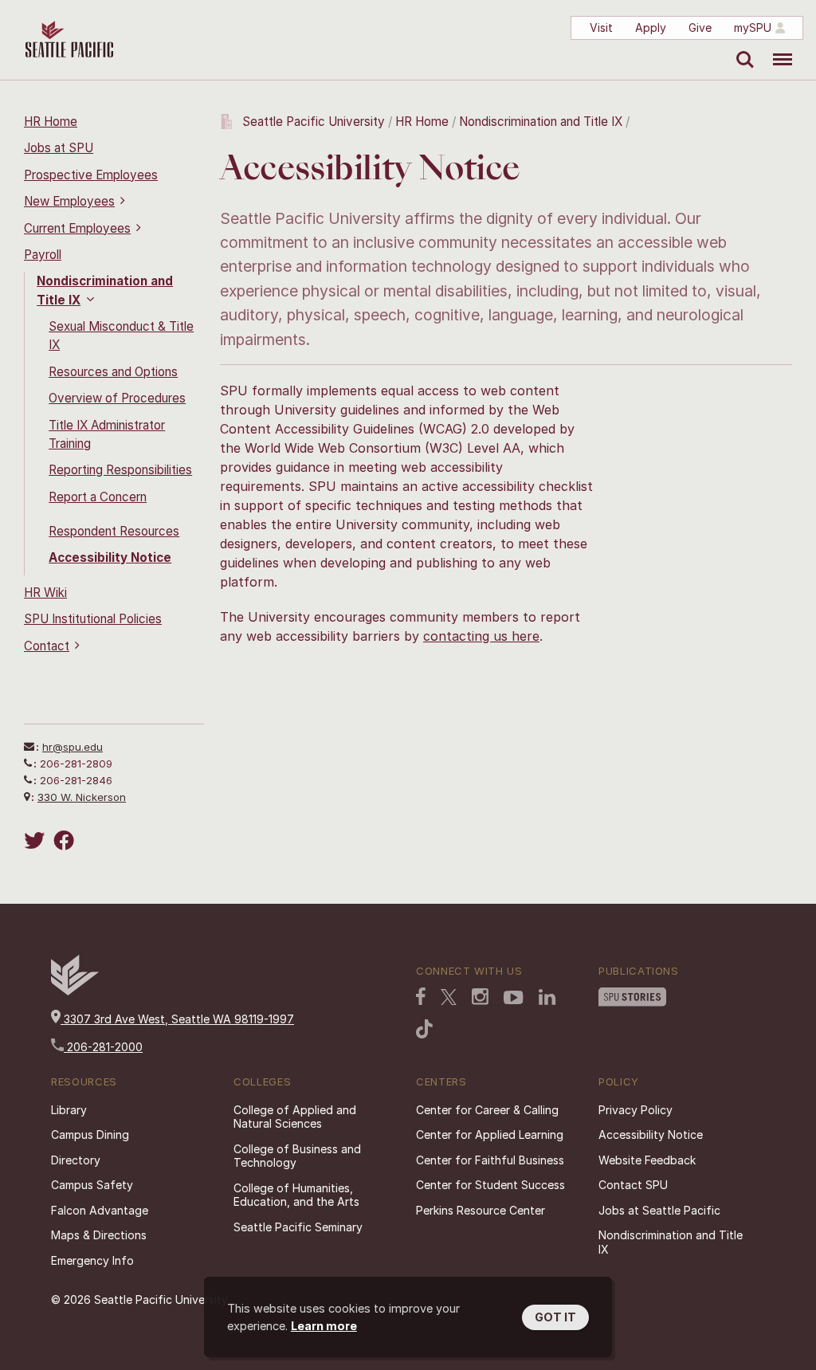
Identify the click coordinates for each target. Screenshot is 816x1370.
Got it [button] (555, 1317)
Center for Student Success (490, 1184)
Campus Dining (90, 1134)
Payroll (42, 254)
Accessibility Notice (110, 557)
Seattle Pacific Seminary (298, 1227)
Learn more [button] (324, 1326)
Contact (46, 646)
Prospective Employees (91, 175)
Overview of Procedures (117, 398)
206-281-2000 (103, 1047)
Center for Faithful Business (490, 1160)
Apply (650, 27)
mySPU (752, 27)
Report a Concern (98, 496)
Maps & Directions (99, 1235)
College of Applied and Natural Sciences (294, 1117)
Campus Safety (92, 1184)
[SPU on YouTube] (514, 999)
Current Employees (77, 228)
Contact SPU (633, 1184)
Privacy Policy (635, 1110)
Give (700, 27)
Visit (601, 27)
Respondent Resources (114, 531)
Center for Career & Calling (487, 1110)
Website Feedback (647, 1160)
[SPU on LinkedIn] (547, 998)
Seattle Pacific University (313, 121)
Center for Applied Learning (489, 1134)
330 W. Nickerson (81, 797)
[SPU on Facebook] (421, 997)
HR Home (50, 121)
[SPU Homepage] (75, 991)
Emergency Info (92, 1260)
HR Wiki (45, 592)
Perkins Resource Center (480, 1210)
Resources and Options (113, 371)
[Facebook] (66, 840)
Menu (776, 48)
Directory (75, 1160)
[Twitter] (36, 840)
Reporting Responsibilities (120, 469)
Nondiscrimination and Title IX (540, 121)
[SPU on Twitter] (449, 998)
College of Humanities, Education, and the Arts (296, 1195)
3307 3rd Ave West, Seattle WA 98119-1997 (177, 1019)
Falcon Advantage (99, 1210)
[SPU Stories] (632, 998)
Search (741, 48)
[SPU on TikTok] (424, 1030)
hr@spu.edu (72, 746)
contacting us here (481, 636)
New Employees (69, 201)
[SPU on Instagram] (480, 998)
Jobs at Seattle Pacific (659, 1210)
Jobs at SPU (58, 147)
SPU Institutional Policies (93, 618)
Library (69, 1110)
